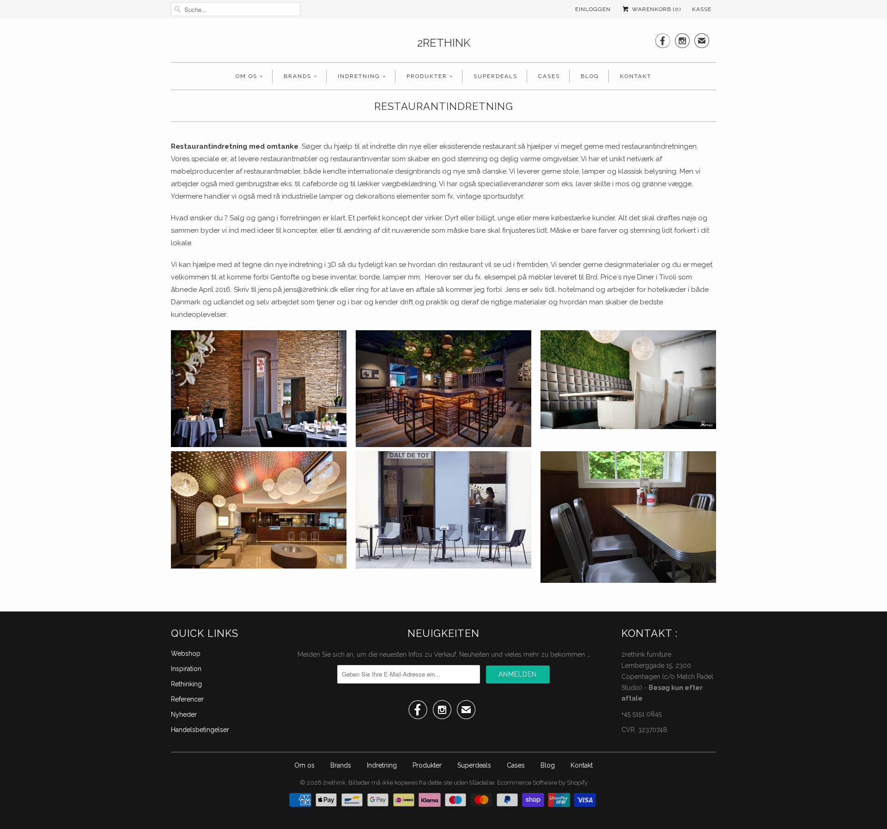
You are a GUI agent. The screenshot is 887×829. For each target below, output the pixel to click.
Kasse (701, 9)
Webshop (185, 653)
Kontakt (635, 76)
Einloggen (593, 9)
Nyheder (184, 714)
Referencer (187, 699)
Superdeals (495, 76)
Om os (246, 76)
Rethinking (186, 684)
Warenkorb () (655, 9)
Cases (549, 76)
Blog (590, 76)
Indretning (359, 76)
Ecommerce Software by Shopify (542, 782)
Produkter (427, 76)
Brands (297, 76)
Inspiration (186, 668)
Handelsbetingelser (200, 729)
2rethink (443, 42)
